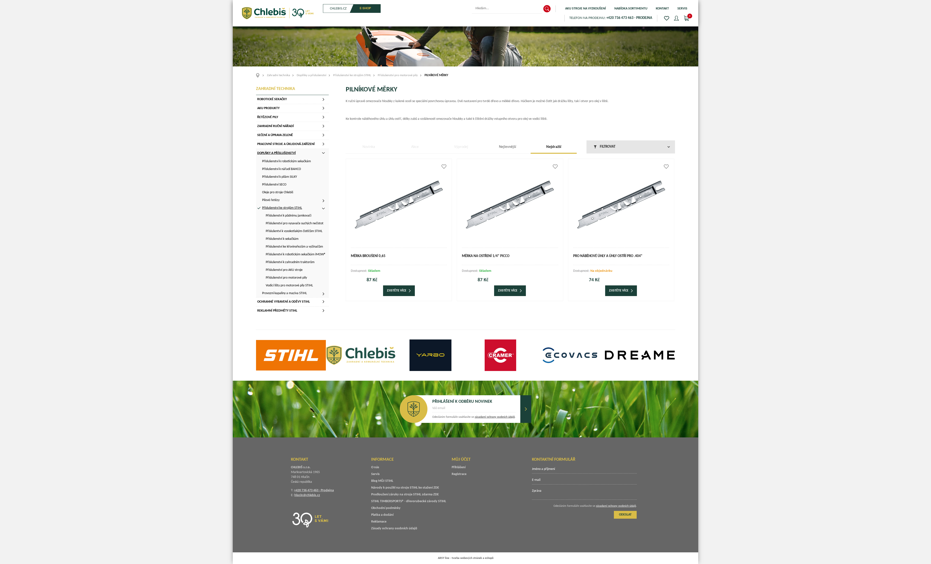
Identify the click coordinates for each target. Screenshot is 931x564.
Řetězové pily (267, 117)
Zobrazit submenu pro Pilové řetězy (323, 201)
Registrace (459, 474)
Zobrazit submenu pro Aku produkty (323, 108)
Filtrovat (607, 147)
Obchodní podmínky (386, 508)
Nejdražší (553, 147)
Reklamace (378, 522)
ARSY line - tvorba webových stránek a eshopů (465, 558)
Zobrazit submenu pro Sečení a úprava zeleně (323, 135)
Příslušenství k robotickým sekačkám (286, 161)
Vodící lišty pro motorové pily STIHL (289, 285)
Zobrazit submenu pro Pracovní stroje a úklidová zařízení (323, 144)
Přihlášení (459, 467)
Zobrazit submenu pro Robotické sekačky (323, 99)
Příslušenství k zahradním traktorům (290, 262)
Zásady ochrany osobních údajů (394, 528)
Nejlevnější (507, 147)
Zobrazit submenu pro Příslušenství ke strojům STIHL (323, 208)
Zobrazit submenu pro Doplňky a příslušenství (323, 153)
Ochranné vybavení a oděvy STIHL (283, 302)
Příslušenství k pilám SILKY (279, 177)
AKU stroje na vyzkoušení (585, 8)
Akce (415, 147)
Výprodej (461, 147)
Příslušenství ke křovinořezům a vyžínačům (294, 247)
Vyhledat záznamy (547, 8)
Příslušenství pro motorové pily (398, 75)
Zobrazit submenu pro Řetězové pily (323, 117)
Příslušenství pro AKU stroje (284, 270)
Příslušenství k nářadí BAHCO (281, 169)
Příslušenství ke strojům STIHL (352, 75)
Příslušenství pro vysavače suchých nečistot (294, 223)
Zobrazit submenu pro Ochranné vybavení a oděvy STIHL (323, 302)
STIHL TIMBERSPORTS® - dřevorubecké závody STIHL (408, 501)
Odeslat (525, 409)
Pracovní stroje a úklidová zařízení (286, 144)
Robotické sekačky (272, 99)
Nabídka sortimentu (630, 8)
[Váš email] (473, 410)
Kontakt (662, 8)
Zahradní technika (278, 75)
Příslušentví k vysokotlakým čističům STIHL (294, 231)
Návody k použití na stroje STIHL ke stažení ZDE (405, 488)
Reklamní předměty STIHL (277, 311)
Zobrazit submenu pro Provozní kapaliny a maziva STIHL (323, 294)
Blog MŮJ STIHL (382, 481)
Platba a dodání (382, 515)
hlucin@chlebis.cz (307, 495)
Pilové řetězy (271, 200)
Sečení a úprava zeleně (275, 135)
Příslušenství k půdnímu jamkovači (288, 216)
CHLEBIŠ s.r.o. (277, 13)
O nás (375, 467)
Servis (682, 8)
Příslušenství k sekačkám (282, 239)
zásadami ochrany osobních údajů (495, 417)
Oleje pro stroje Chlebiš (277, 192)
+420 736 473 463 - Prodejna (314, 490)
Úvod (259, 75)
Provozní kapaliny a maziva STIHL (284, 293)
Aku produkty (268, 108)
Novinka (368, 147)
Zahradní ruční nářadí (275, 126)
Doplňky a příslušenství (311, 75)
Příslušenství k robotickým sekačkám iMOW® (296, 254)
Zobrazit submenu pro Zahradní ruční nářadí (323, 126)
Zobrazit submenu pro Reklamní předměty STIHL (323, 311)
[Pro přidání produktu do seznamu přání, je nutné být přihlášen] (444, 166)
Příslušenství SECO (274, 184)
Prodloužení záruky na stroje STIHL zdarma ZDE (405, 494)
